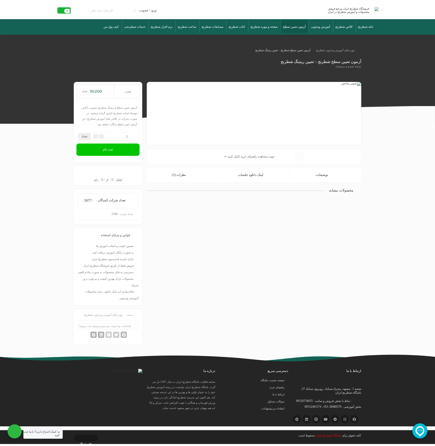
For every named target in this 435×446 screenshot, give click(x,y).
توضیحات (322, 175)
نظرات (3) (179, 175)
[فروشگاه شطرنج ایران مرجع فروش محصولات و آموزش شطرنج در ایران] (350, 10)
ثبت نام (108, 149)
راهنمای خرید (276, 387)
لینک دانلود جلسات (251, 175)
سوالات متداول (275, 401)
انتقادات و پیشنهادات (272, 408)
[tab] (325, 175)
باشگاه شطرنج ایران (328, 435)
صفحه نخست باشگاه (272, 380)
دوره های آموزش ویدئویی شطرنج (335, 50)
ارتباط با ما (278, 394)
